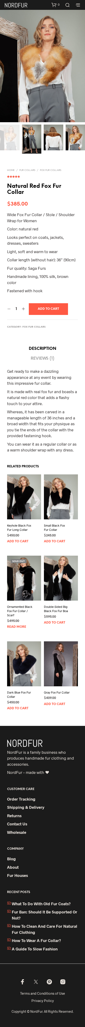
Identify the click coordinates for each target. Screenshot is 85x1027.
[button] (55, 4)
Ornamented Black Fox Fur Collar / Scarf (19, 611)
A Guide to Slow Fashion (35, 948)
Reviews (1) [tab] (42, 358)
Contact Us (17, 823)
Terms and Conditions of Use (42, 993)
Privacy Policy (42, 1000)
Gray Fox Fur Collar (57, 692)
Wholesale (16, 832)
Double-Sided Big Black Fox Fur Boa (56, 609)
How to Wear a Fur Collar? (36, 940)
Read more (16, 627)
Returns (14, 815)
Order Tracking (21, 799)
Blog (11, 858)
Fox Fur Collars (50, 170)
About (13, 867)
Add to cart (17, 541)
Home (11, 170)
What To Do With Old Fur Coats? (41, 903)
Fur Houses (17, 875)
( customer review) (42, 175)
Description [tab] (42, 349)
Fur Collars (27, 170)
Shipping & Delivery (25, 807)
